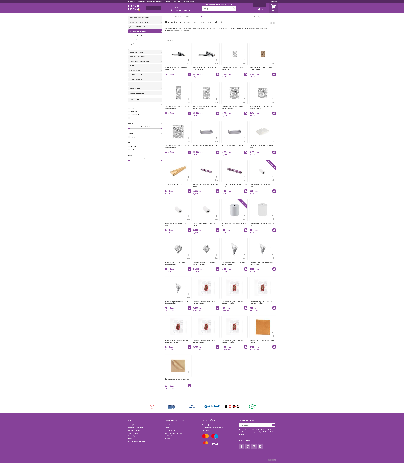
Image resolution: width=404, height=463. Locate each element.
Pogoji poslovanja (170, 430)
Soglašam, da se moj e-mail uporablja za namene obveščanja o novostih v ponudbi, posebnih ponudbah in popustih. (257, 431)
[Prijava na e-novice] (274, 425)
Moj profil (168, 439)
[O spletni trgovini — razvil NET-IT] (272, 460)
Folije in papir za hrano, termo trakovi (141, 48)
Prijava (274, 2)
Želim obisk (176, 2)
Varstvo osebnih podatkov (173, 433)
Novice (168, 2)
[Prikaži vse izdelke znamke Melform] (212, 406)
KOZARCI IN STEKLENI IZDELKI (138, 22)
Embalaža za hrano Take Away (138, 36)
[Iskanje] (233, 8)
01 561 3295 (178, 7)
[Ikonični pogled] (271, 23)
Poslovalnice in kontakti (155, 2)
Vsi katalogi (131, 436)
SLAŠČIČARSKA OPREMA (137, 84)
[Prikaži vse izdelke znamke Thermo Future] (172, 406)
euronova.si (168, 17)
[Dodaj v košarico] (189, 74)
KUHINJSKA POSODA (136, 52)
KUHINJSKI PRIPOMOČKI (137, 57)
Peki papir (134, 111)
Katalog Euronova (134, 430)
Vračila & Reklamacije (171, 436)
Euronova (134, 146)
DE (264, 5)
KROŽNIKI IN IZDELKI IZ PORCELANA (140, 18)
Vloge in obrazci (133, 433)
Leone (133, 150)
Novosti (167, 425)
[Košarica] (273, 8)
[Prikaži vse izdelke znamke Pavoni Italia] (192, 406)
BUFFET (131, 66)
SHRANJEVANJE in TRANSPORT (139, 61)
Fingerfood (133, 44)
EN (261, 5)
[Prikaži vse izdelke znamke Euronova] (152, 406)
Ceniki (130, 439)
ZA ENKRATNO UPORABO (137, 31)
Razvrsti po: (258, 17)
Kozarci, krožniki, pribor (136, 40)
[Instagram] (263, 9)
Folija (132, 108)
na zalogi (133, 137)
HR (258, 5)
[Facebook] (259, 9)
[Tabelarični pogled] (274, 23)
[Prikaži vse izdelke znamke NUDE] (252, 406)
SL (254, 5)
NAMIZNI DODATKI (135, 79)
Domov (132, 2)
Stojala (133, 118)
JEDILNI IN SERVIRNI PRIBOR (138, 27)
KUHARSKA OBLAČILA (136, 93)
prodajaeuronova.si (182, 10)
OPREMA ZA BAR (134, 70)
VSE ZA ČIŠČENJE (134, 88)
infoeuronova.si (139, 441)
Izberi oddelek (153, 8)
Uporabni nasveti (188, 2)
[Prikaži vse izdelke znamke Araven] (232, 406)
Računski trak (135, 115)
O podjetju (141, 2)
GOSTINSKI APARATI (135, 75)
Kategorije (168, 428)
